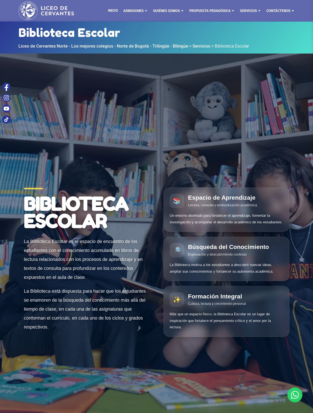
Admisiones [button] (133, 11)
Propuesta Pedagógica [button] (210, 11)
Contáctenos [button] (278, 11)
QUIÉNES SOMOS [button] (166, 11)
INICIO (113, 11)
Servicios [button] (248, 11)
